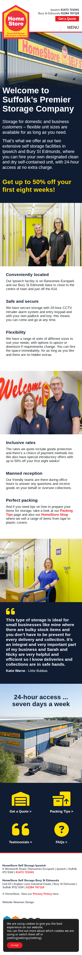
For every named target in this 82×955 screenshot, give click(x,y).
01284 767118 (70, 13)
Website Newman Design (18, 902)
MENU (73, 27)
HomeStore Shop (54, 515)
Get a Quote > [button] (20, 811)
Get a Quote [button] (67, 18)
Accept (15, 945)
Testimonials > (20, 842)
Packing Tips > (61, 811)
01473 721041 (70, 9)
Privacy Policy (42, 893)
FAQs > (61, 842)
